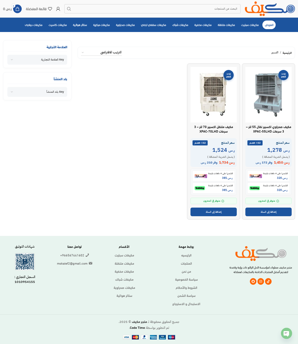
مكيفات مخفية (124, 271)
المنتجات (186, 263)
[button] (268, 212)
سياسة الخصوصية (186, 279)
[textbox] (52, 60)
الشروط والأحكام (186, 287)
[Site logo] (270, 8)
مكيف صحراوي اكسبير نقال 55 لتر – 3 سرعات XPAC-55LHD (268, 128)
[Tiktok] (268, 281)
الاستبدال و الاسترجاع (186, 303)
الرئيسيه (186, 255)
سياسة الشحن (186, 295)
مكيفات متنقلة (124, 263)
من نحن (186, 271)
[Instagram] (260, 281)
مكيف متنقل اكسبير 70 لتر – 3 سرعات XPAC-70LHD (213, 128)
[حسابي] (58, 9)
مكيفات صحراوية (124, 287)
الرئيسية (287, 52)
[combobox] (37, 60)
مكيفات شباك (124, 279)
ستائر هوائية (124, 295)
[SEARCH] (69, 9)
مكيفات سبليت (124, 255)
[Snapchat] (253, 281)
